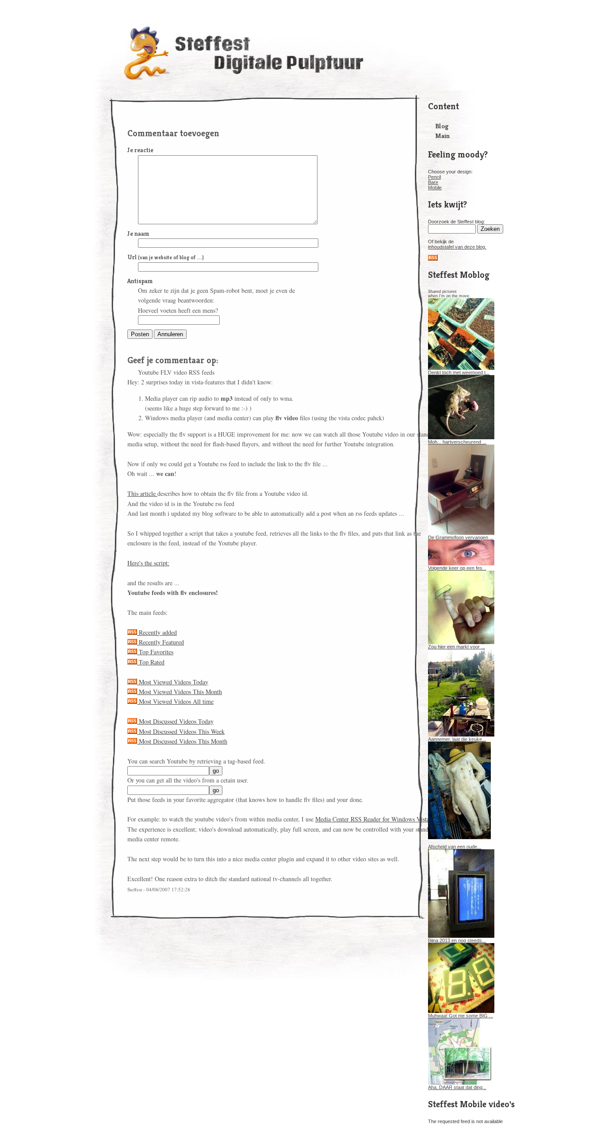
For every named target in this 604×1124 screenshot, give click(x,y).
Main (442, 135)
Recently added (157, 632)
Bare (433, 182)
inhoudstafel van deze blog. (457, 246)
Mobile (435, 187)
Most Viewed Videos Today (172, 682)
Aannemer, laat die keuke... (457, 739)
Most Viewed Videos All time (175, 701)
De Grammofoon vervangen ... (460, 537)
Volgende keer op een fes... (457, 568)
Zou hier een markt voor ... (456, 646)
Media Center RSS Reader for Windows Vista (372, 819)
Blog (441, 126)
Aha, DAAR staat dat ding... (457, 1087)
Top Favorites (155, 652)
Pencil (434, 177)
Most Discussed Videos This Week (181, 731)
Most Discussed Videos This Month (182, 741)
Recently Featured (160, 642)
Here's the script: (148, 563)
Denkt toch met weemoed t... (458, 372)
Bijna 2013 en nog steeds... (457, 940)
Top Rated (150, 662)
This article (142, 493)
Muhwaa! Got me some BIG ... (460, 1015)
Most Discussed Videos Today (175, 721)
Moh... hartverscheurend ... (457, 442)
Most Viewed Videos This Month (179, 691)
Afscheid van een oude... (454, 846)
